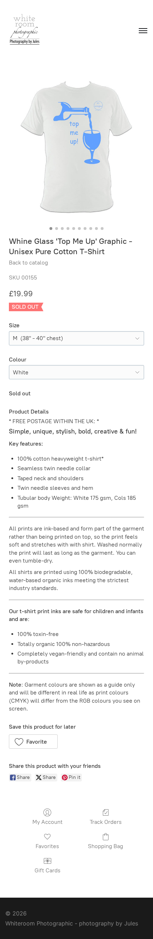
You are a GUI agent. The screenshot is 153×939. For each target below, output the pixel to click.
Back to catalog (28, 262)
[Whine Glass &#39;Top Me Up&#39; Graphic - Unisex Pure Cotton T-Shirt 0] (76, 146)
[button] (33, 741)
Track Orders (106, 822)
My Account (47, 822)
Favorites (47, 846)
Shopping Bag (105, 846)
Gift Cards (47, 870)
